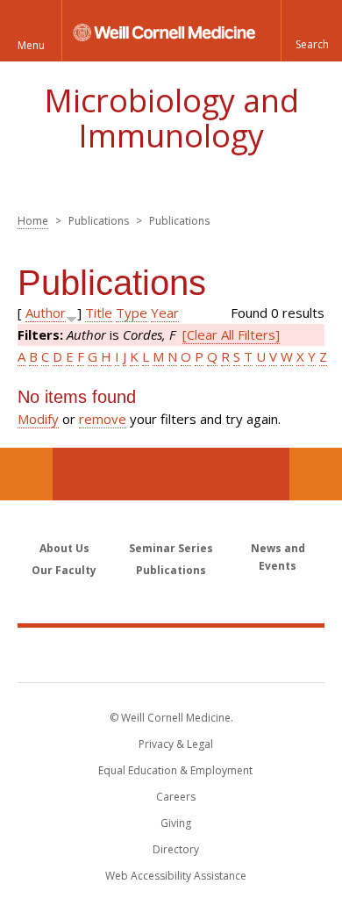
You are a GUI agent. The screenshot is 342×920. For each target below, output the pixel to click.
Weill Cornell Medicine (171, 654)
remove (102, 419)
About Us (64, 548)
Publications (171, 570)
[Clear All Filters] (231, 334)
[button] (311, 30)
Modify (38, 419)
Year (165, 312)
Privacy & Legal (176, 744)
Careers (176, 796)
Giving (175, 823)
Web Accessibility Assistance (175, 875)
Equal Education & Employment (175, 770)
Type (131, 312)
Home (33, 220)
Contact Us (315, 474)
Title (98, 312)
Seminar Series (171, 548)
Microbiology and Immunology (171, 118)
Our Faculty (64, 570)
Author (45, 312)
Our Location (26, 474)
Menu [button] (31, 45)
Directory (176, 849)
